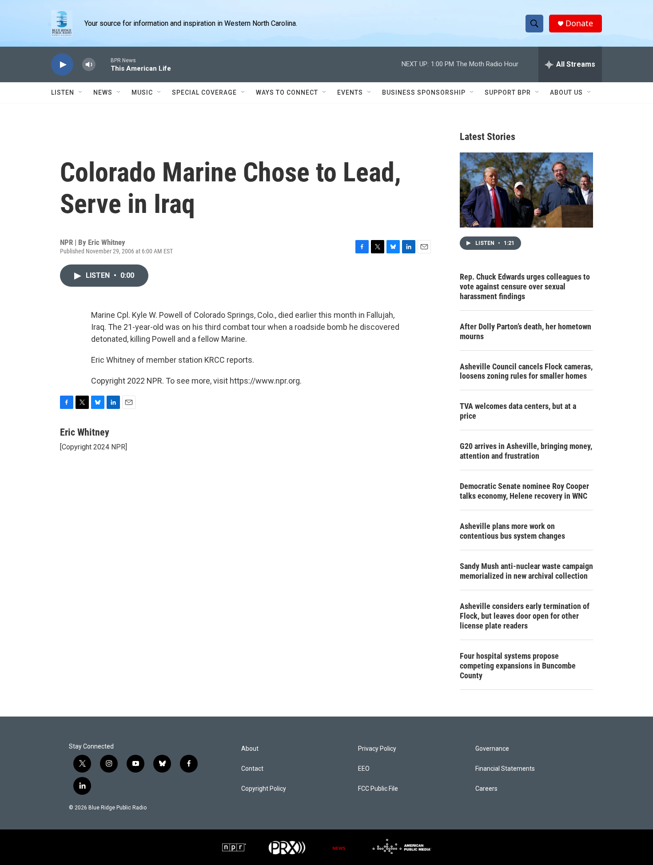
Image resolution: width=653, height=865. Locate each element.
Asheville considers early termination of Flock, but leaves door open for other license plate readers (524, 615)
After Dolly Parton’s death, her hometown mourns (525, 331)
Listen (62, 92)
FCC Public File (378, 788)
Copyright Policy (263, 788)
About (250, 748)
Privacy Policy (377, 748)
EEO (364, 768)
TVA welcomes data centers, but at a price (518, 410)
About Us (566, 92)
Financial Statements (505, 768)
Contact (252, 768)
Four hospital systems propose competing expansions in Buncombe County (518, 665)
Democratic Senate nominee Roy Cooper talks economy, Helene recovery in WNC (524, 491)
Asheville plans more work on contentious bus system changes (512, 531)
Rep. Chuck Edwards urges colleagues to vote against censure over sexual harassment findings (525, 286)
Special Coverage (204, 92)
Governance (492, 748)
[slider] (103, 64)
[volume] (88, 65)
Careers (486, 788)
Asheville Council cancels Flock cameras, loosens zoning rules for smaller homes (526, 371)
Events (350, 92)
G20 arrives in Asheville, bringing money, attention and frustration (526, 451)
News (102, 92)
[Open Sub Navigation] (80, 92)
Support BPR (508, 92)
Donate (579, 23)
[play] (62, 65)
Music (142, 92)
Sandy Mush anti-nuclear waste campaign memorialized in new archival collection (526, 571)
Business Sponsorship (424, 92)
